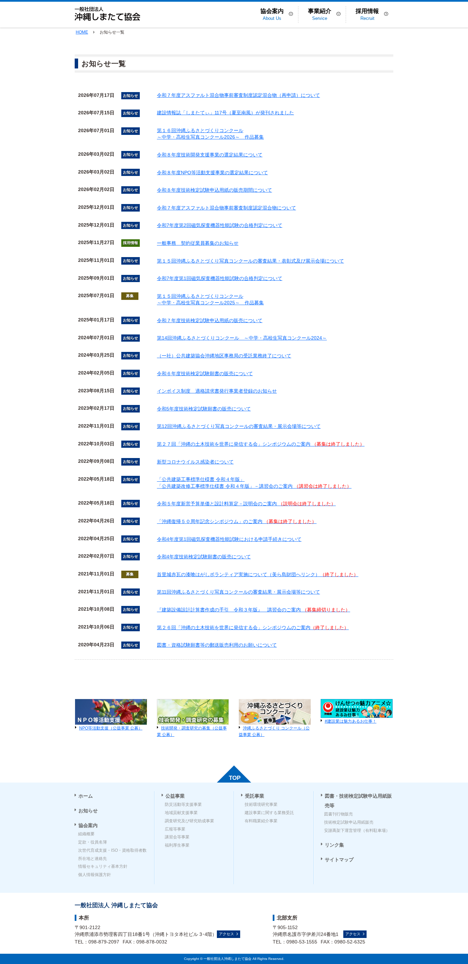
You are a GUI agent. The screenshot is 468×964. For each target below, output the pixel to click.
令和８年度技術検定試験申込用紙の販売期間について (214, 190)
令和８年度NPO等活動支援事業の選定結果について (212, 172)
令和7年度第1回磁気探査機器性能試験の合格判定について (219, 278)
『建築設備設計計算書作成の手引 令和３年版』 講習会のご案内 (253, 609)
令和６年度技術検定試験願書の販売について (205, 373)
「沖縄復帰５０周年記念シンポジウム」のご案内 (237, 521)
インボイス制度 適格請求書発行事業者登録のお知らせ (217, 391)
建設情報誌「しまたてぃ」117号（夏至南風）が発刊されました (225, 112)
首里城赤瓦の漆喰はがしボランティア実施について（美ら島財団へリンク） (257, 574)
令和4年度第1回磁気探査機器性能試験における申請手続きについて (229, 539)
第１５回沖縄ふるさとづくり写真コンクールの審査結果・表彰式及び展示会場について (250, 261)
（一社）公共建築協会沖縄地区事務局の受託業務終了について (224, 355)
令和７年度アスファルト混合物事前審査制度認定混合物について (226, 208)
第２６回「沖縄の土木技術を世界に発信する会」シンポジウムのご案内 (253, 627)
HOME (82, 32)
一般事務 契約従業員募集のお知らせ (197, 243)
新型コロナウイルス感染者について (195, 462)
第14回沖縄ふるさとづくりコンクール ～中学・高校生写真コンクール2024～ (242, 338)
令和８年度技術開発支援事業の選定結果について (209, 154)
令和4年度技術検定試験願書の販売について (204, 556)
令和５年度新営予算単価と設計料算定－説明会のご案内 (246, 503)
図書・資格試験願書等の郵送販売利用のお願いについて (217, 645)
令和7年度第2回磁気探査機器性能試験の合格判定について (219, 225)
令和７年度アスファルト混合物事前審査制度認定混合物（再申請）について (238, 95)
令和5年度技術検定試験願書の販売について (204, 408)
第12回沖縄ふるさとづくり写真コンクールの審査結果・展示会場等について (239, 426)
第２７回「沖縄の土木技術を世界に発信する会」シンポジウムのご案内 (261, 444)
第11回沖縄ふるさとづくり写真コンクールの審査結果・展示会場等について (238, 592)
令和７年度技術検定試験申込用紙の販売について (209, 320)
